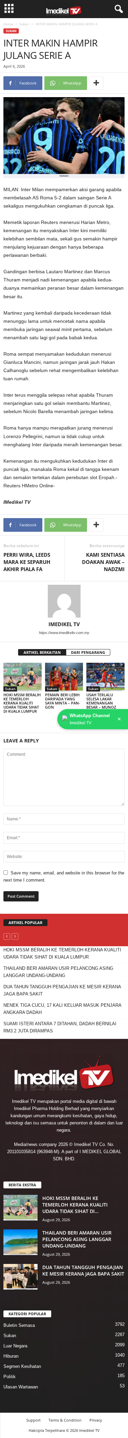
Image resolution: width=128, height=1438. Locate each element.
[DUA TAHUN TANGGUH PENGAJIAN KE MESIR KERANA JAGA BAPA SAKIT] (20, 1277)
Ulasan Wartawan (20, 1386)
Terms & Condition (65, 1420)
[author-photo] (64, 601)
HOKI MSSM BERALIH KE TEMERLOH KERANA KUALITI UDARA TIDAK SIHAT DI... (75, 1204)
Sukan (24, 24)
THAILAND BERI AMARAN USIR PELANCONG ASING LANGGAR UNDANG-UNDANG (58, 972)
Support (33, 1420)
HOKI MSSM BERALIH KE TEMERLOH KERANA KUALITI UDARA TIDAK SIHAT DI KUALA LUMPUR (22, 703)
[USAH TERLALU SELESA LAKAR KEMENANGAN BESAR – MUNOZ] (105, 677)
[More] (96, 83)
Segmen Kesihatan (22, 1366)
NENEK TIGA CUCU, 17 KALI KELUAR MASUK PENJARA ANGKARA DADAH (62, 1009)
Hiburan (10, 1356)
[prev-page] (6, 936)
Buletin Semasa (19, 1325)
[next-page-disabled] (15, 936)
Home (8, 24)
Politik (9, 1376)
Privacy (95, 1420)
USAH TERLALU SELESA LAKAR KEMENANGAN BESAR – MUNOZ (101, 701)
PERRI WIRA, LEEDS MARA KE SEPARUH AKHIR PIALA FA (26, 561)
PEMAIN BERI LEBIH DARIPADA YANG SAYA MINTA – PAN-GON (62, 701)
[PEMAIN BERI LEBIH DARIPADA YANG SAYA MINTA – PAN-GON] (64, 677)
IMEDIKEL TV (64, 624)
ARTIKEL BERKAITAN (42, 652)
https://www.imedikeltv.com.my (64, 633)
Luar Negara (15, 1345)
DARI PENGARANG (88, 652)
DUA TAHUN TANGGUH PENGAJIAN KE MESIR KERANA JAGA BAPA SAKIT (62, 990)
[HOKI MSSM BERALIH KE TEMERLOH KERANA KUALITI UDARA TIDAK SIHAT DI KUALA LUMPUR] (22, 677)
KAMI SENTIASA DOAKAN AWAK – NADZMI (103, 561)
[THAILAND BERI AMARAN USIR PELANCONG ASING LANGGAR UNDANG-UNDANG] (20, 1242)
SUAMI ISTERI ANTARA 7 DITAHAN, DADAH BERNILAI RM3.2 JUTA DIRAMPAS (59, 1027)
